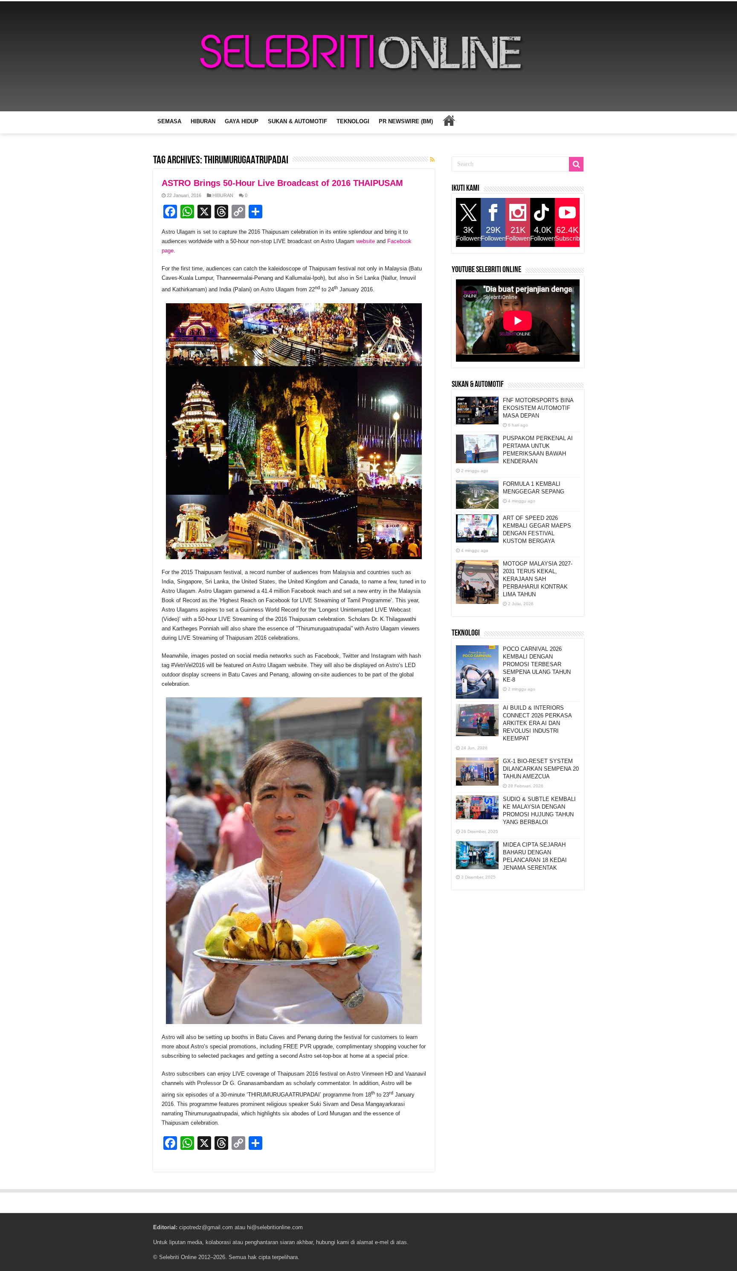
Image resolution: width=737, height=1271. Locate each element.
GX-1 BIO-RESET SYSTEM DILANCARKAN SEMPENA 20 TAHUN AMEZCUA (541, 769)
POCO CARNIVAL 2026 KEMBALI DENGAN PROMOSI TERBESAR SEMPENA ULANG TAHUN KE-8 (537, 664)
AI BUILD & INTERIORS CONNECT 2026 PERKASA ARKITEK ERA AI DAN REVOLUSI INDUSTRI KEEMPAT (537, 723)
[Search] (576, 164)
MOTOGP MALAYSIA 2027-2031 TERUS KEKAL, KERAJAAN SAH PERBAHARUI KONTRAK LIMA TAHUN (537, 579)
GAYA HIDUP (241, 121)
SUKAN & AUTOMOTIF (297, 121)
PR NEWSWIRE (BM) (406, 121)
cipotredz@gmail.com (206, 1227)
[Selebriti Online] (368, 56)
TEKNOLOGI (353, 121)
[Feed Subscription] (432, 159)
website (365, 241)
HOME (449, 120)
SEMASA (169, 121)
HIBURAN (203, 121)
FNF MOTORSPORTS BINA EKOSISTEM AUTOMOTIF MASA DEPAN (538, 408)
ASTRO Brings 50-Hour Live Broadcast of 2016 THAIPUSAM (282, 183)
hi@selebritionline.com (275, 1227)
